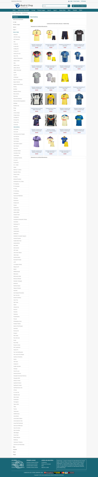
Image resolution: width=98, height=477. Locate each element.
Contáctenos (44, 462)
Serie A (14, 27)
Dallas (14, 167)
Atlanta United (16, 60)
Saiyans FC (15, 349)
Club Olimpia (16, 138)
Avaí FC (15, 74)
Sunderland (15, 399)
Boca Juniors (16, 93)
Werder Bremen (16, 437)
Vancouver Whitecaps (18, 425)
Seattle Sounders (17, 366)
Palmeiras (15, 314)
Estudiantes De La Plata (18, 181)
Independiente (16, 243)
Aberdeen (15, 34)
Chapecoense (16, 115)
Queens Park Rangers (18, 326)
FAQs (42, 465)
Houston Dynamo (17, 238)
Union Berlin (16, 416)
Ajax (14, 41)
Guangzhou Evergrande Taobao (20, 219)
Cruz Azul (15, 160)
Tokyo (14, 406)
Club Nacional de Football (19, 134)
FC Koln (15, 188)
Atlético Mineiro (16, 67)
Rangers (15, 333)
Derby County (16, 174)
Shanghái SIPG (16, 378)
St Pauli (15, 390)
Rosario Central (16, 345)
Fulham (15, 205)
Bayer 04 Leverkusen (17, 79)
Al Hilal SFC (16, 46)
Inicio (14, 10)
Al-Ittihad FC (16, 48)
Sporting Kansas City (17, 387)
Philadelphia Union (17, 321)
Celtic (14, 110)
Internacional (16, 247)
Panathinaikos (16, 316)
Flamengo (15, 198)
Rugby (14, 454)
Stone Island (16, 397)
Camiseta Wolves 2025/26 (31, 465)
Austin (14, 72)
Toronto (15, 409)
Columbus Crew (16, 153)
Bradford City (16, 105)
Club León (15, 131)
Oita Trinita (15, 302)
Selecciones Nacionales (18, 19)
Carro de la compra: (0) (80, 5)
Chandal (15, 449)
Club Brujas (15, 129)
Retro (14, 447)
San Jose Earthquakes (18, 352)
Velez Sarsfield (16, 430)
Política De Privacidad (46, 464)
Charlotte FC (16, 117)
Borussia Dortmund (17, 98)
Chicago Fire (16, 119)
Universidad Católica (17, 418)
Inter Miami (15, 245)
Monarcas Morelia (17, 278)
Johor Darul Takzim (17, 252)
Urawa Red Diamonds (18, 423)
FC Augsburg (16, 183)
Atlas (14, 63)
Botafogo (15, 103)
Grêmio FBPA (16, 212)
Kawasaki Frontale (17, 259)
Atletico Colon (16, 65)
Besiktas (15, 89)
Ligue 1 (14, 29)
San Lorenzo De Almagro (18, 354)
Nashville (15, 290)
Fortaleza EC (16, 202)
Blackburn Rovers (17, 91)
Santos (14, 359)
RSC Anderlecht (16, 347)
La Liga (14, 22)
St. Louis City (16, 392)
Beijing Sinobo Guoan (18, 84)
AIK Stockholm (16, 39)
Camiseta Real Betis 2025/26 (17, 465)
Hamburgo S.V (16, 224)
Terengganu (16, 401)
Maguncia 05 (16, 266)
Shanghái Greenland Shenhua (19, 375)
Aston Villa (15, 55)
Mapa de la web (45, 467)
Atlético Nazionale (17, 70)
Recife (14, 340)
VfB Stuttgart (16, 432)
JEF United (15, 250)
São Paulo (15, 361)
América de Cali (16, 53)
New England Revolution (18, 292)
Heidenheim (16, 228)
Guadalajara (16, 217)
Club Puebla (16, 141)
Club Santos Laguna (17, 143)
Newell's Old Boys (17, 297)
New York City (16, 295)
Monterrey (15, 283)
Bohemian (15, 96)
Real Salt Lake (16, 337)
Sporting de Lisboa (17, 385)
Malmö (14, 269)
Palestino (15, 311)
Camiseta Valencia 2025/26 (17, 462)
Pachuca (15, 309)
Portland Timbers (17, 323)
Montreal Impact (16, 285)
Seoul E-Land (16, 371)
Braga (14, 108)
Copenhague (16, 155)
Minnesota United (17, 276)
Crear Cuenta (76, 1)
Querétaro (15, 328)
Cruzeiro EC (16, 162)
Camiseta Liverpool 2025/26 (32, 462)
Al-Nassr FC (16, 51)
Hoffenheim (15, 233)
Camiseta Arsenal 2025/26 (32, 464)
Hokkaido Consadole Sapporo (19, 236)
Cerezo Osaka (16, 112)
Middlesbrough (16, 271)
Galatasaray (16, 207)
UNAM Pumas (16, 413)
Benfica (15, 86)
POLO (14, 452)
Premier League (16, 24)
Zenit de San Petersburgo (18, 444)
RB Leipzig (15, 335)
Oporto (14, 304)
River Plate (15, 342)
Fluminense (15, 200)
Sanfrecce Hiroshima (17, 356)
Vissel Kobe (16, 435)
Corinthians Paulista (17, 157)
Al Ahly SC (15, 44)
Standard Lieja (16, 394)
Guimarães (15, 221)
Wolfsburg (15, 439)
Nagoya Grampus (17, 288)
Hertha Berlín (16, 231)
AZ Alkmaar (15, 77)
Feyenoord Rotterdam (18, 195)
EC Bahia (15, 176)
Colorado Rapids (17, 150)
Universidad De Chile (18, 420)
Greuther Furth (16, 214)
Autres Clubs (18, 13)
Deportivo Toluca (17, 172)
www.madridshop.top (46, 475)
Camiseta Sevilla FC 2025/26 (17, 464)
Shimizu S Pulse (16, 380)
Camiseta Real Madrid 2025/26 (17, 467)
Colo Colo (15, 148)
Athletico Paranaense (18, 58)
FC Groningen (16, 186)
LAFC (14, 262)
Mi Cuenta (83, 1)
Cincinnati (15, 124)
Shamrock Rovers (17, 373)
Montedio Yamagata (17, 281)
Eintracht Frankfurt (17, 179)
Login (71, 1)
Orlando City (16, 307)
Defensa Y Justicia (17, 169)
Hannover (15, 226)
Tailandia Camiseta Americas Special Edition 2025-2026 (51, 131)
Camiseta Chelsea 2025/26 (32, 467)
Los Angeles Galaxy (17, 264)
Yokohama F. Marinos (18, 442)
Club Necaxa (16, 136)
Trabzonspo (16, 411)
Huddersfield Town (17, 240)
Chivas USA (16, 122)
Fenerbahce (16, 193)
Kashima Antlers (16, 257)
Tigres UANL (16, 404)
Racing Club (16, 330)
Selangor (15, 368)
